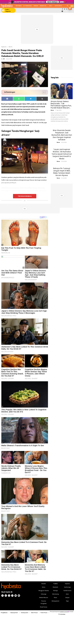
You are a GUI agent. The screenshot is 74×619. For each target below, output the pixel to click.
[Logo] (6, 5)
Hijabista (3, 46)
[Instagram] (64, 9)
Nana (52, 110)
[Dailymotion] (62, 11)
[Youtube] (15, 595)
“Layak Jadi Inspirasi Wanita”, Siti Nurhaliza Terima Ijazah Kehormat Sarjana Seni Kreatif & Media (62, 154)
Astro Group (62, 614)
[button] (67, 6)
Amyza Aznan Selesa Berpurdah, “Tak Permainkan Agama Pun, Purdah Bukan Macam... (61, 104)
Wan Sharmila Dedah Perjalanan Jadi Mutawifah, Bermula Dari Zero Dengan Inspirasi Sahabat (62, 135)
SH (4, 59)
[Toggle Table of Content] (43, 92)
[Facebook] (62, 9)
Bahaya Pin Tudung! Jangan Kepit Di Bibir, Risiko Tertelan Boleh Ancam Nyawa (61, 172)
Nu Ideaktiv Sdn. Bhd (64, 611)
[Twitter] (67, 9)
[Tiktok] (12, 595)
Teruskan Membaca (25, 196)
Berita (10, 46)
